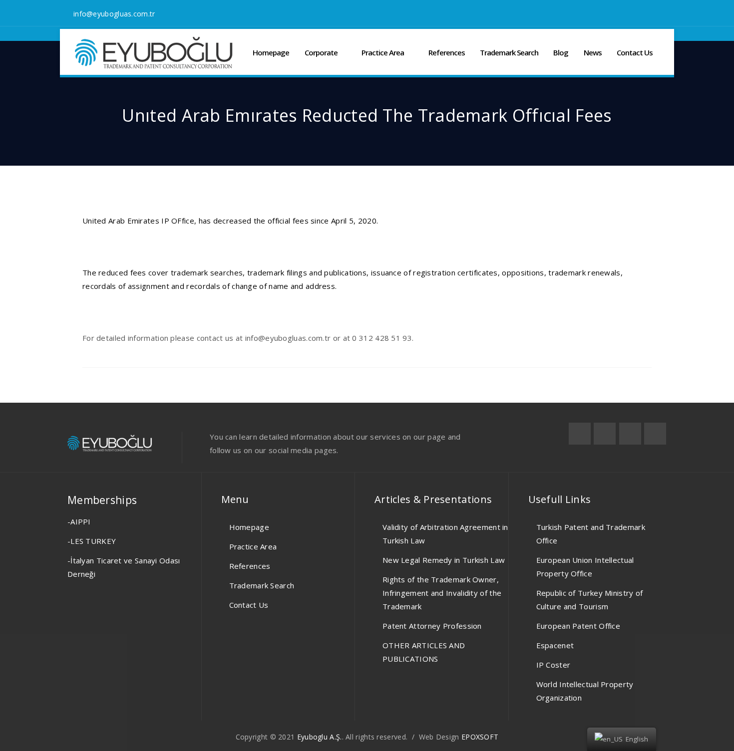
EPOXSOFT (479, 737)
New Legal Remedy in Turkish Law (443, 560)
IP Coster (553, 665)
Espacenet (555, 645)
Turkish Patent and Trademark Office (590, 533)
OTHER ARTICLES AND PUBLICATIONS (423, 652)
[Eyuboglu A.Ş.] (154, 52)
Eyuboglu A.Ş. (319, 737)
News (593, 52)
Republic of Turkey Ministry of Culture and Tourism (589, 599)
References (446, 52)
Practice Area (383, 52)
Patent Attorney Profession (432, 626)
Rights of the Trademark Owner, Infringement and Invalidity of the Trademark (441, 592)
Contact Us (635, 52)
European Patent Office (578, 626)
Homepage (271, 52)
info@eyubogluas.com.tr (114, 13)
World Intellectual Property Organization (585, 691)
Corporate (321, 52)
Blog (560, 52)
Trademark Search (509, 52)
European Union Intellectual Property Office (585, 566)
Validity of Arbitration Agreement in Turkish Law (445, 533)
